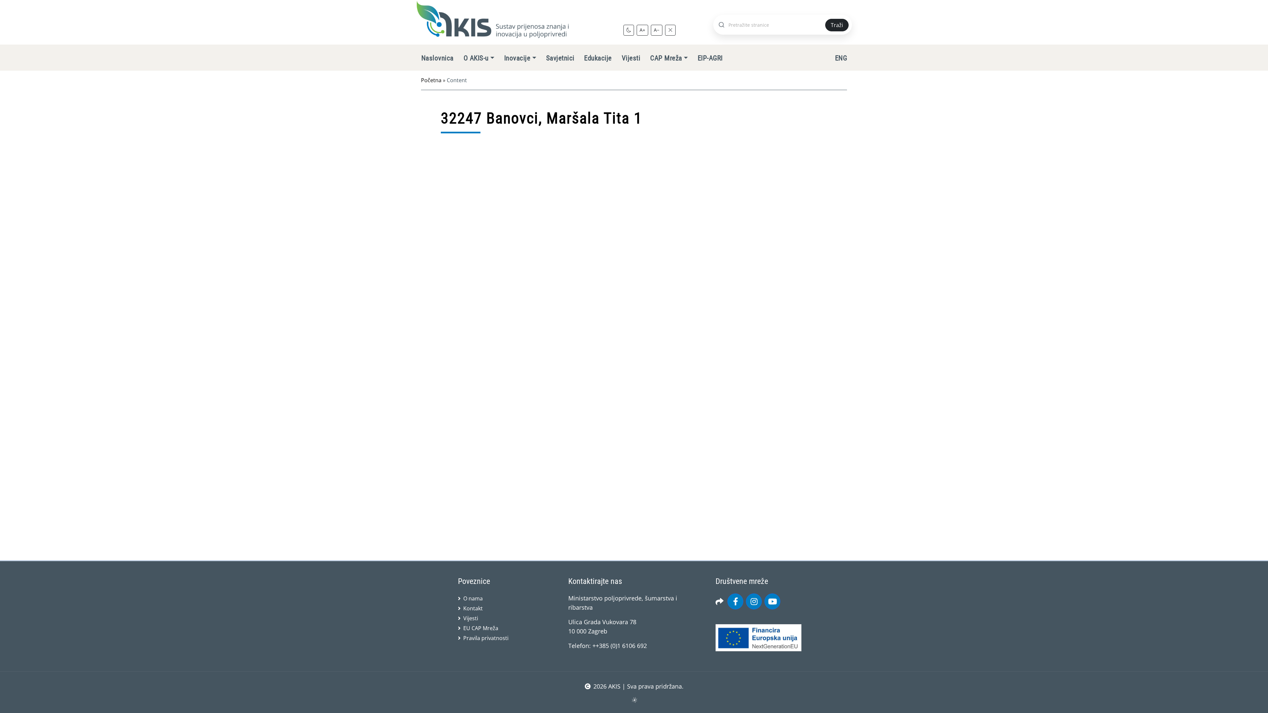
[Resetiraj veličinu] (670, 30)
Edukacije (598, 58)
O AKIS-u (476, 58)
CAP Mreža (666, 58)
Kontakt (473, 608)
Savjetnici (560, 58)
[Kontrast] (628, 30)
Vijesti (631, 58)
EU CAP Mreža (480, 628)
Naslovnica (437, 58)
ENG (841, 58)
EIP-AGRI (710, 58)
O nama (473, 598)
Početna (431, 80)
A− (656, 30)
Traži (837, 25)
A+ (642, 30)
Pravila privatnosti (486, 638)
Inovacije (517, 58)
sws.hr (634, 699)
